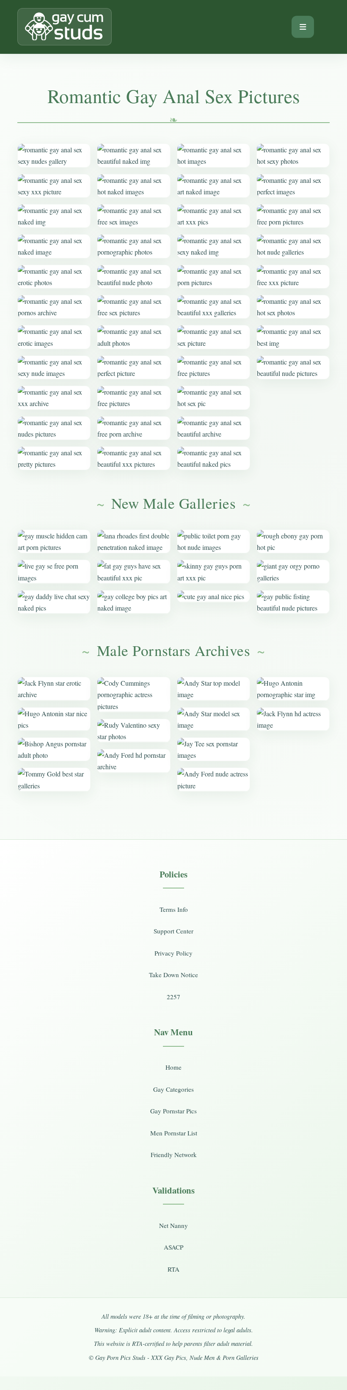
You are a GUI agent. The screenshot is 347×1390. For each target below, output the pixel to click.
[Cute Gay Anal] (213, 596)
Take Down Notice (173, 974)
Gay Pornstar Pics (173, 1111)
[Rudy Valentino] (133, 730)
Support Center (173, 931)
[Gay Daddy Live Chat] (54, 602)
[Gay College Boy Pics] (133, 602)
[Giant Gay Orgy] (293, 571)
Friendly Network (174, 1154)
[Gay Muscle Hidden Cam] (54, 541)
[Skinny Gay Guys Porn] (213, 571)
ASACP (173, 1247)
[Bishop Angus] (54, 749)
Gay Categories (173, 1089)
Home (173, 1067)
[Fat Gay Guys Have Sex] (133, 571)
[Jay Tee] (213, 749)
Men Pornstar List (173, 1133)
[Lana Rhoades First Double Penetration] (133, 541)
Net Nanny (173, 1225)
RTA (173, 1269)
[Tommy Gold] (54, 779)
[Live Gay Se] (54, 571)
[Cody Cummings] (133, 694)
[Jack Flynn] (54, 688)
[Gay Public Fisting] (293, 602)
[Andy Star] (213, 688)
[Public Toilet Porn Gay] (213, 541)
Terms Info (174, 909)
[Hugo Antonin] (54, 719)
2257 (173, 996)
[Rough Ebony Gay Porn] (293, 541)
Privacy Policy (173, 953)
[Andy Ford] (133, 760)
